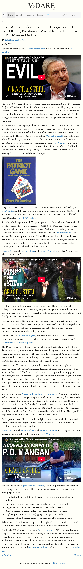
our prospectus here (37, 547)
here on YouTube (48, 250)
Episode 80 (7, 250)
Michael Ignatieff (54, 135)
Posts (10, 15)
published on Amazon (33, 485)
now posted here (37, 48)
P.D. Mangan (47, 434)
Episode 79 (7, 430)
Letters (40, 15)
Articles (20, 15)
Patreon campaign (46, 530)
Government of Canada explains (17, 342)
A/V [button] (64, 15)
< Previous (7, 555)
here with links (27, 250)
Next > (77, 555)
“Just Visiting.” (59, 142)
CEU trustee (8, 210)
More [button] (74, 15)
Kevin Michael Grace (15, 39)
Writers (30, 15)
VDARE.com (58, 562)
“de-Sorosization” (64, 232)
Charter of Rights (26, 335)
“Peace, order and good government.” (40, 394)
